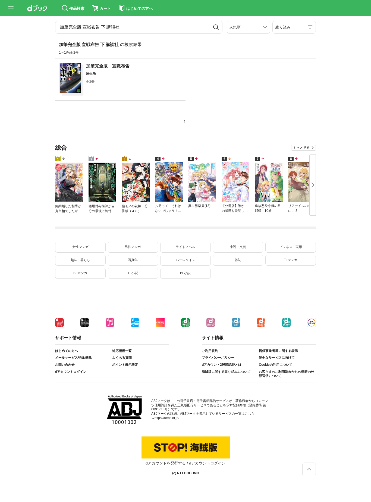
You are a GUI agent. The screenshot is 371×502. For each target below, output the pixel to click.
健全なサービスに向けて (277, 358)
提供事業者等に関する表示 (278, 351)
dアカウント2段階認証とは (221, 365)
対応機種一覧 (122, 351)
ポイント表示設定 (125, 365)
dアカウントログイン (70, 372)
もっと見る (301, 148)
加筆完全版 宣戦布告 (108, 66)
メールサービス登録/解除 (73, 358)
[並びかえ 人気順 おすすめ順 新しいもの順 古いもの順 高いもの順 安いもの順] (248, 27)
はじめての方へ (66, 351)
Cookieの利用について (276, 365)
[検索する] (216, 27)
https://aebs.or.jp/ (167, 418)
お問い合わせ (65, 365)
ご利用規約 (210, 351)
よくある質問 (122, 358)
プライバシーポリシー (218, 358)
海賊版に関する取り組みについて (226, 372)
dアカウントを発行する (166, 463)
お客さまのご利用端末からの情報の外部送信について (286, 374)
